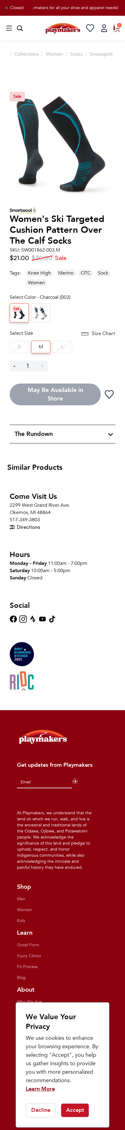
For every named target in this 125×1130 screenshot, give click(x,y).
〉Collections (24, 54)
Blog (21, 977)
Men (21, 899)
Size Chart (103, 333)
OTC (86, 273)
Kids (21, 921)
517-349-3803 (25, 519)
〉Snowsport (99, 54)
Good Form (28, 945)
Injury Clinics (29, 956)
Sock (103, 273)
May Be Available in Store (55, 394)
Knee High (39, 273)
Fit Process (27, 967)
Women (36, 282)
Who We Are (29, 1002)
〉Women (52, 54)
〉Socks (74, 54)
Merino (65, 273)
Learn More (40, 1089)
